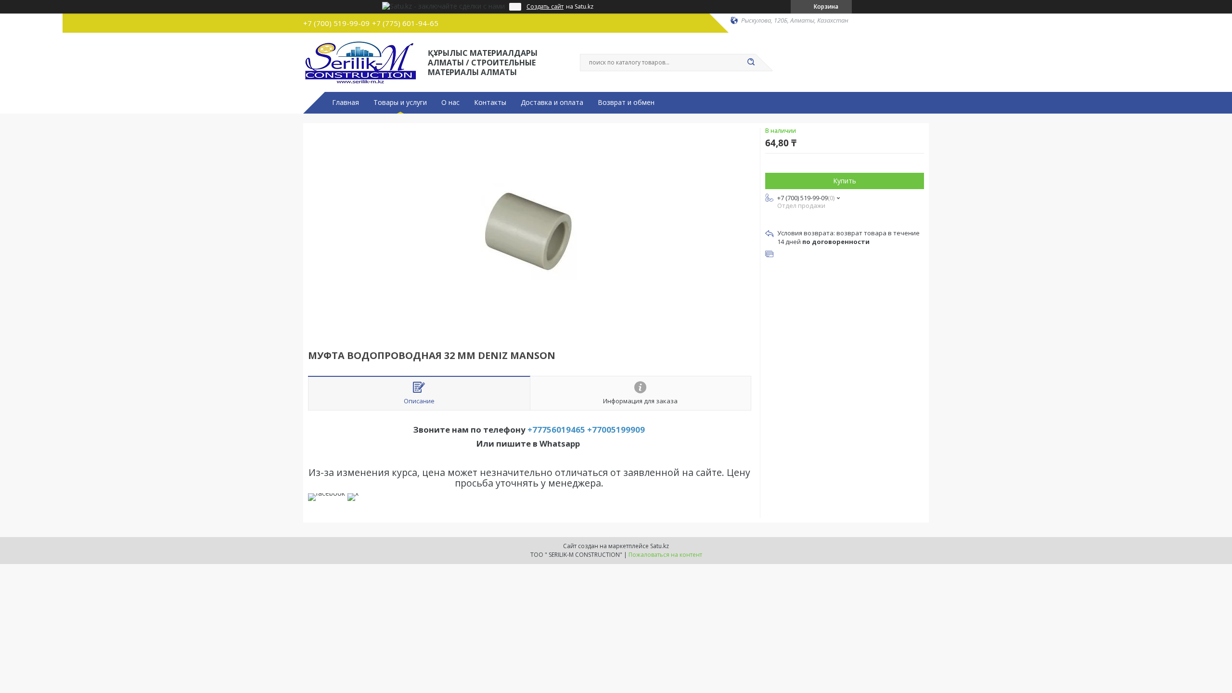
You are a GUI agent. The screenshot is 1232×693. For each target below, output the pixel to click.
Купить (844, 180)
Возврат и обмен (626, 102)
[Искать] (750, 62)
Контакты (490, 102)
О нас (450, 102)
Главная (345, 102)
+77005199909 (616, 429)
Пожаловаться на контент (665, 555)
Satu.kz (659, 546)
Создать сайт (545, 6)
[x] (353, 493)
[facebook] (326, 493)
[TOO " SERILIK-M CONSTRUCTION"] (361, 62)
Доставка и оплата (552, 102)
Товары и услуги (400, 102)
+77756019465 (556, 429)
